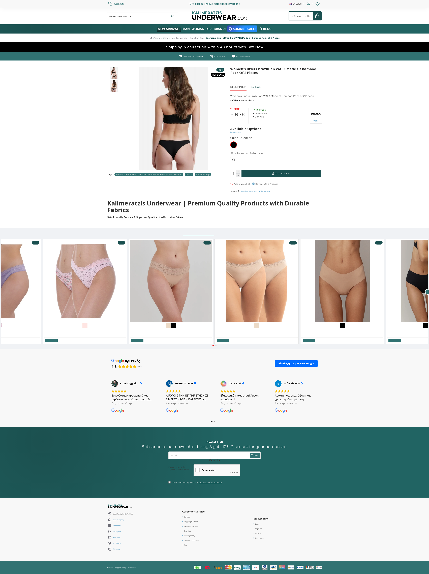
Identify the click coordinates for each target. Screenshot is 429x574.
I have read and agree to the (197, 482)
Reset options (235, 132)
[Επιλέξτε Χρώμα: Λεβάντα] (4, 325)
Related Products (198, 232)
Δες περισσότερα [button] (122, 403)
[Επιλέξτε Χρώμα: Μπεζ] (173, 325)
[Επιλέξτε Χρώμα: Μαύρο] (178, 325)
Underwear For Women (176, 38)
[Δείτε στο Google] (114, 383)
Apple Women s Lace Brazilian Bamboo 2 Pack (240, 330)
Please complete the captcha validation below (178, 468)
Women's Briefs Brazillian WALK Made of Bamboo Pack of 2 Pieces (149, 174)
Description (238, 86)
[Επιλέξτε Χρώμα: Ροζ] (90, 325)
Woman (158, 38)
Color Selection (241, 137)
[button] (213, 345)
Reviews (255, 86)
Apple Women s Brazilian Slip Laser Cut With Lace (156, 330)
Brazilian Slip (197, 38)
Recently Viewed (232, 232)
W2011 (189, 174)
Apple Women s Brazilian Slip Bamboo (65, 330)
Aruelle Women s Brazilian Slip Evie (322, 330)
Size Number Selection (246, 153)
